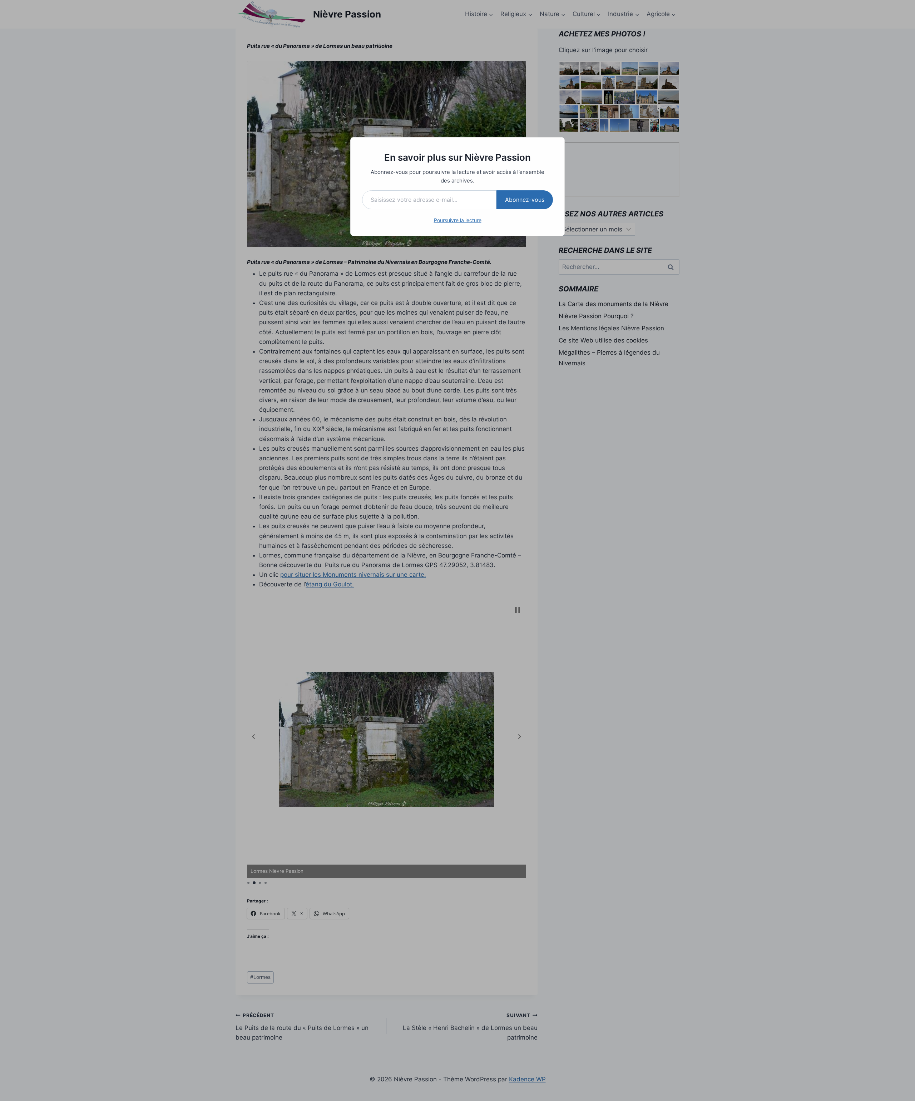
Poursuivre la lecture (457, 220)
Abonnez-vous (524, 199)
